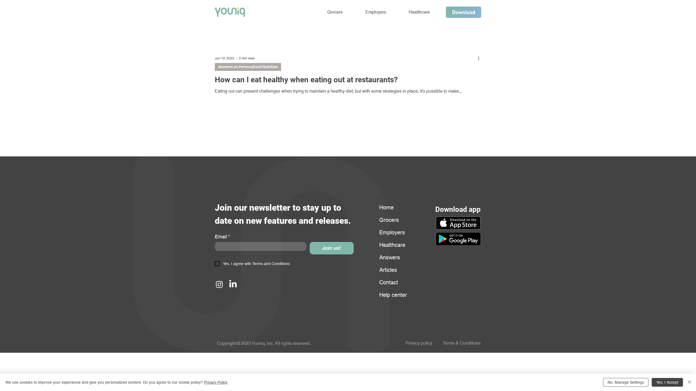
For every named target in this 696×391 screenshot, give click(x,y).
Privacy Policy (216, 382)
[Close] (689, 382)
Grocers (389, 220)
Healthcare (392, 245)
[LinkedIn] (233, 284)
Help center (392, 295)
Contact (388, 282)
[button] (458, 239)
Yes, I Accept (667, 382)
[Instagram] (219, 284)
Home (386, 207)
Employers (392, 232)
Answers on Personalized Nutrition (248, 67)
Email (222, 236)
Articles (388, 270)
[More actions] (480, 58)
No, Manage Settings (626, 382)
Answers (389, 257)
